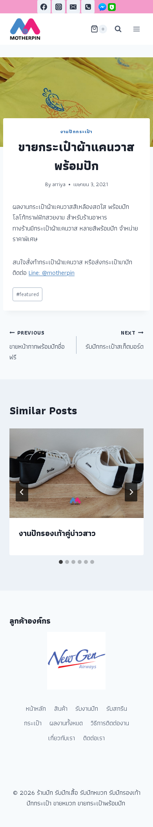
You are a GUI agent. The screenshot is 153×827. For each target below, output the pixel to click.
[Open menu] (136, 29)
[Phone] (88, 6)
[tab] (61, 562)
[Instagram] (58, 6)
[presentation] (76, 473)
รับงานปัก (86, 708)
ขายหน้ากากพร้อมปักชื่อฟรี (37, 345)
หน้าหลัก (36, 708)
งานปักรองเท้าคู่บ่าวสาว (57, 533)
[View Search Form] (118, 29)
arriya (59, 184)
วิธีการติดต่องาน (110, 722)
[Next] (131, 492)
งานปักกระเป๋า (76, 131)
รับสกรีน (116, 708)
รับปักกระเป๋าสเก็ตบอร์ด (115, 340)
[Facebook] (44, 6)
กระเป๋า (33, 722)
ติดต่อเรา (94, 737)
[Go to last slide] (22, 492)
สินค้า (60, 708)
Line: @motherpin (52, 272)
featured (27, 294)
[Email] (73, 6)
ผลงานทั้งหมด (66, 722)
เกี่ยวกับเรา (61, 737)
